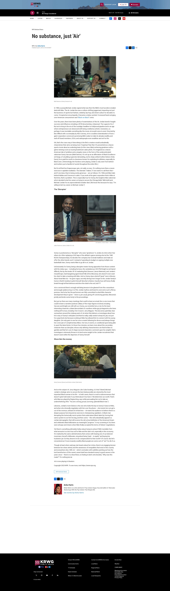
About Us (80, 18)
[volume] (37, 13)
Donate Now (118, 560)
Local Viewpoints (96, 575)
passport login (110, 4)
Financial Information (120, 575)
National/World (95, 571)
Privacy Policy (118, 577)
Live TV (124, 5)
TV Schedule (71, 568)
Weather (117, 564)
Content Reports (119, 576)
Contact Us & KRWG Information (100, 560)
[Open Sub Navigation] (35, 18)
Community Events (73, 564)
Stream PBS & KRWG (74, 560)
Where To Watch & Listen (75, 575)
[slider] (40, 13)
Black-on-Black (83, 117)
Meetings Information (121, 570)
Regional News (95, 568)
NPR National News (37, 29)
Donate (135, 5)
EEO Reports (118, 573)
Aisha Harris (41, 46)
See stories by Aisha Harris (74, 493)
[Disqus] (85, 529)
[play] (32, 13)
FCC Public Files (119, 572)
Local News (94, 564)
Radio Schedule (72, 571)
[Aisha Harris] (58, 489)
